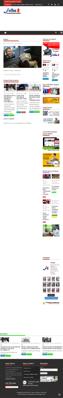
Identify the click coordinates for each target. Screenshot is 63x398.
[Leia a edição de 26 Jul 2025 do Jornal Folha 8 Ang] (44, 290)
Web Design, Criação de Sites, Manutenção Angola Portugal (31, 383)
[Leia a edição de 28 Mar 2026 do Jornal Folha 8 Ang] (44, 279)
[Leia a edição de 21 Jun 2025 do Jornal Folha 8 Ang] (58, 290)
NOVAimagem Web (40, 394)
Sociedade (11, 115)
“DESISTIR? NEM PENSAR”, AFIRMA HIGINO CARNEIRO (33, 4)
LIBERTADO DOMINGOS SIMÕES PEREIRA (46, 74)
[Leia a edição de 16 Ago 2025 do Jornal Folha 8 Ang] (49, 284)
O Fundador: (31, 374)
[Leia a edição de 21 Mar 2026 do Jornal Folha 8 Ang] (49, 279)
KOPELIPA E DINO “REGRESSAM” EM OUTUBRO (46, 191)
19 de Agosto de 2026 (49, 343)
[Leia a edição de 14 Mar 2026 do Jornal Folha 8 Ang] (53, 279)
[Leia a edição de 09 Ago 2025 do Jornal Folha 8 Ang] (53, 284)
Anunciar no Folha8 (28, 377)
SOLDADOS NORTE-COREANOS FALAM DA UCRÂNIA (55, 209)
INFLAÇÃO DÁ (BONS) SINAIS (12, 74)
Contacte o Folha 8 (10, 378)
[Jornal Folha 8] (5, 32)
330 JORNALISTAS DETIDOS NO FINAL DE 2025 (56, 75)
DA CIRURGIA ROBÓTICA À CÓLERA (55, 188)
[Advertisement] (42, 19)
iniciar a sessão (12, 123)
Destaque (6, 115)
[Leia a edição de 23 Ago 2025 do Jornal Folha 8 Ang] (44, 284)
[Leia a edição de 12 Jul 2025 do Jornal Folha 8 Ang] (53, 290)
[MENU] (61, 32)
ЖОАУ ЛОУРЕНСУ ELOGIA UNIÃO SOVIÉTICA (46, 216)
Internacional (54, 215)
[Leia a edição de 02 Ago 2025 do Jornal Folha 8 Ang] (58, 284)
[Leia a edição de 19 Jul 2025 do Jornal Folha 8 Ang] (49, 290)
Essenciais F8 (27, 368)
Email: (41, 367)
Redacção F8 (19, 43)
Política (23, 112)
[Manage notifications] (59, 394)
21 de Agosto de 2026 (10, 91)
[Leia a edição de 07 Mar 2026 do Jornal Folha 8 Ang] (58, 279)
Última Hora (45, 78)
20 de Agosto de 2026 (23, 91)
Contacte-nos (27, 371)
